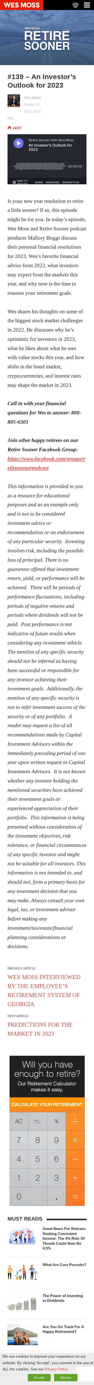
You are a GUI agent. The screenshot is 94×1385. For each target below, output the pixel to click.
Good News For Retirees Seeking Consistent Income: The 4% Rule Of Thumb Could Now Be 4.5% (64, 1238)
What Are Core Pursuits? (64, 1265)
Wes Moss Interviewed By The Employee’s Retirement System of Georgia (44, 990)
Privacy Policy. (56, 1369)
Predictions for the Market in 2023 (40, 1029)
